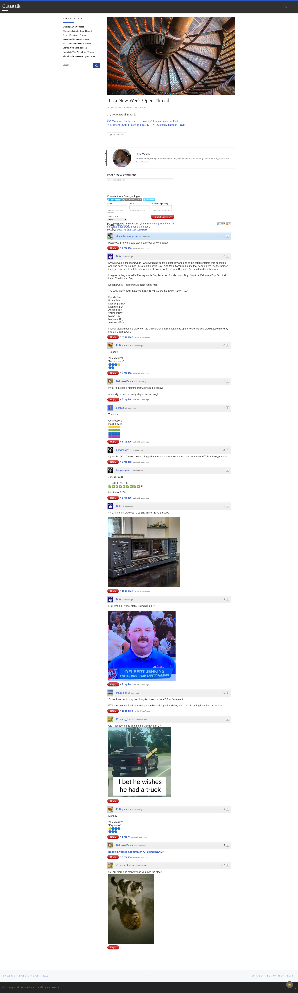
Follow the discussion (228, 223)
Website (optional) (160, 204)
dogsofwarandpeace (127, 236)
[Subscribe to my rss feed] (295, 987)
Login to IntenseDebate (114, 199)
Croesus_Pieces (125, 719)
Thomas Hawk (176, 125)
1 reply (126, 837)
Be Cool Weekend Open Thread (77, 43)
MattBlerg (121, 692)
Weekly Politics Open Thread (76, 39)
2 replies (127, 373)
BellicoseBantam (125, 381)
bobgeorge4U (123, 450)
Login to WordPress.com (132, 199)
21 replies (128, 337)
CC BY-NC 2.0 (155, 125)
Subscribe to (112, 216)
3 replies (127, 497)
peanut (120, 408)
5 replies (127, 399)
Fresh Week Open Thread (74, 35)
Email (132, 204)
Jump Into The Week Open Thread (78, 52)
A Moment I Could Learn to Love (127, 125)
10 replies (128, 711)
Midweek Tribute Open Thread (77, 31)
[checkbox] (289, 984)
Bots (118, 256)
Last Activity (139, 229)
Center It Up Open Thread (75, 47)
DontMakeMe (116, 107)
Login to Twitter (149, 199)
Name (109, 204)
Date (119, 229)
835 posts (142, 162)
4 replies (127, 248)
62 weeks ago (145, 236)
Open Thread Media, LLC (23, 987)
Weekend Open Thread (73, 26)
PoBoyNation (123, 345)
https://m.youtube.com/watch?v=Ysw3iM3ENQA (136, 851)
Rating (127, 229)
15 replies (128, 591)
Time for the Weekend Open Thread (79, 56)
